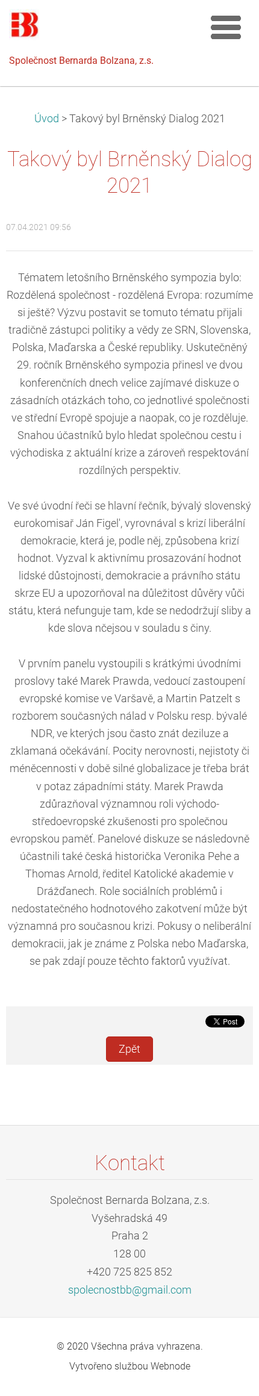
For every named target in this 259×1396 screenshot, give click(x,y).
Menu (226, 27)
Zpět (129, 1049)
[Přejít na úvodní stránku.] (102, 27)
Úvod (46, 119)
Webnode (170, 1366)
